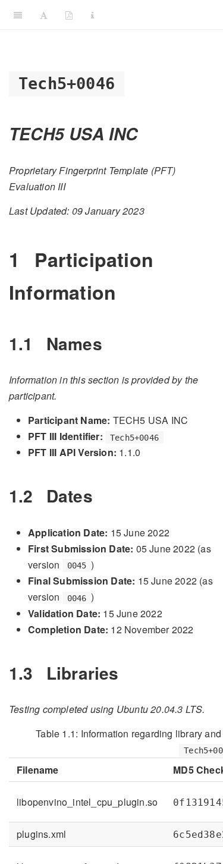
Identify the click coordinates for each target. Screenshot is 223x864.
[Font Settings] (43, 15)
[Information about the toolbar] (92, 15)
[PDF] (68, 15)
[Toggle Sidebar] (18, 15)
